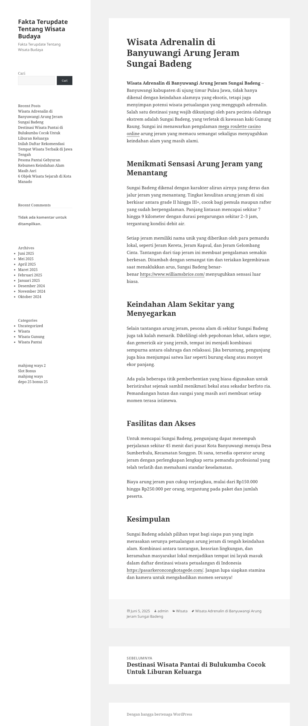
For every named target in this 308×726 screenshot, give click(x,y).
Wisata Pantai (30, 342)
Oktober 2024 (29, 296)
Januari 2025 (29, 280)
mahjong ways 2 (32, 365)
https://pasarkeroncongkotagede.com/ (165, 570)
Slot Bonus (27, 370)
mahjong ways (30, 376)
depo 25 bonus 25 (33, 381)
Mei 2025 (26, 258)
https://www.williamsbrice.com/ (172, 274)
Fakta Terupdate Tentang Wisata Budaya (43, 28)
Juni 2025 (26, 253)
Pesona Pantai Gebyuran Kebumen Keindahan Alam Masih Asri (41, 165)
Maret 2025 (28, 269)
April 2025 (27, 264)
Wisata (24, 331)
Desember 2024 (31, 285)
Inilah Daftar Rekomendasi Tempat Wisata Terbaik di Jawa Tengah (45, 149)
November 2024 (31, 291)
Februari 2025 (30, 275)
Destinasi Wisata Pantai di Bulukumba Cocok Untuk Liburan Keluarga (40, 133)
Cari (21, 73)
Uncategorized (30, 325)
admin (163, 610)
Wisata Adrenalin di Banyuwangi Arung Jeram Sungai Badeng (40, 117)
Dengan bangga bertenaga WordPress (159, 714)
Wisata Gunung (31, 336)
